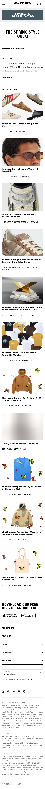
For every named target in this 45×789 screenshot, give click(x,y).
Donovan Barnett (16, 315)
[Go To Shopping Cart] (41, 3)
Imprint (4, 679)
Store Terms (21, 679)
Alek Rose (12, 131)
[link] (22, 112)
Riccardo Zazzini (19, 222)
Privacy (12, 679)
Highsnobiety (14, 177)
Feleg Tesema (14, 540)
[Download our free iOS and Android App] (10, 615)
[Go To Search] (36, 3)
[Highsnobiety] (23, 3)
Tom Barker (13, 406)
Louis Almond (14, 360)
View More (7, 77)
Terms (29, 679)
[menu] (3, 3)
